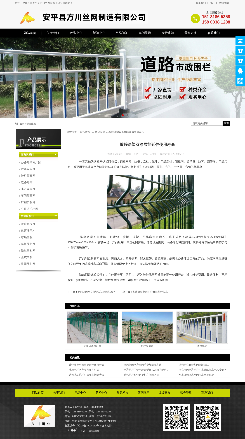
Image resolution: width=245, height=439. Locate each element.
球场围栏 (26, 237)
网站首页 (30, 33)
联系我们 (201, 2)
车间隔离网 (28, 195)
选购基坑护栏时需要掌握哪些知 (86, 374)
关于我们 (53, 33)
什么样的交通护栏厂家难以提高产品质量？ (202, 369)
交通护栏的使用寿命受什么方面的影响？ (146, 369)
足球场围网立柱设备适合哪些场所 (96, 291)
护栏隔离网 (28, 175)
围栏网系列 (27, 216)
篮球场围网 (28, 224)
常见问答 (122, 33)
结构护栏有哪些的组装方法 (194, 364)
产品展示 (36, 139)
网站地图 (224, 2)
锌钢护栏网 (28, 202)
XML (212, 2)
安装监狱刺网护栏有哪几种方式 (150, 291)
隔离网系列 (27, 154)
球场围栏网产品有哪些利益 (84, 369)
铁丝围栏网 (28, 250)
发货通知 (168, 33)
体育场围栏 (28, 230)
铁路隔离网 (28, 169)
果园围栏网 (28, 263)
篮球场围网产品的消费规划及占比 (142, 364)
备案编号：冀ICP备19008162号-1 (83, 425)
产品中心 (76, 33)
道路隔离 (26, 182)
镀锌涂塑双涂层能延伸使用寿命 (86, 364)
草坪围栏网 (28, 243)
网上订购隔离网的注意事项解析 (196, 374)
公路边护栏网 (29, 208)
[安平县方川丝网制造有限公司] (39, 426)
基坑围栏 (26, 257)
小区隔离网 (28, 189)
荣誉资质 (191, 33)
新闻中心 (99, 33)
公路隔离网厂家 (31, 162)
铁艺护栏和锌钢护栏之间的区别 (141, 374)
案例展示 (145, 33)
